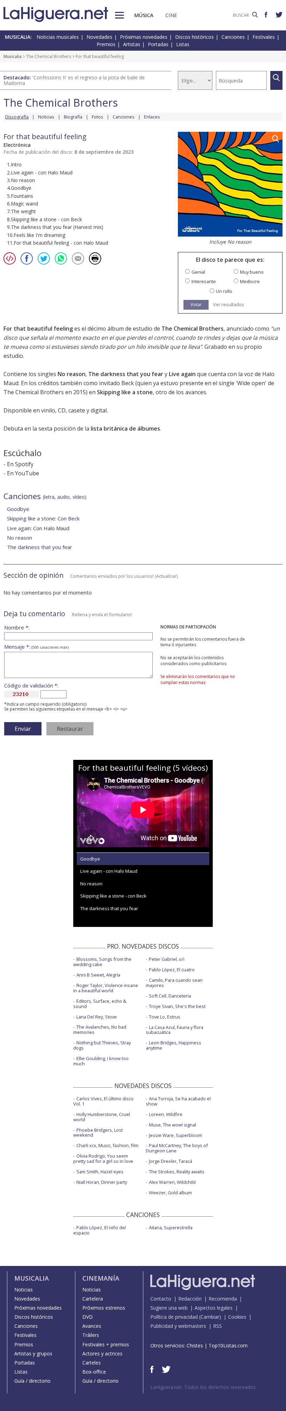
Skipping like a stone (125, 392)
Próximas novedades (143, 37)
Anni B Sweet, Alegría (98, 975)
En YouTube (23, 473)
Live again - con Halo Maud (108, 871)
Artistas (131, 44)
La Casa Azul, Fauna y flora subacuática (174, 1030)
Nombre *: (16, 628)
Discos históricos (194, 37)
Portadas (158, 44)
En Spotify (20, 464)
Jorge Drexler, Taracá (170, 1161)
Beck (74, 518)
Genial (198, 272)
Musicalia (12, 56)
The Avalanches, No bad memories (99, 1029)
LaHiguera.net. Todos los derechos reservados (203, 1387)
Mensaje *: (36, 647)
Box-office (94, 1371)
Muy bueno (252, 272)
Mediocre (250, 282)
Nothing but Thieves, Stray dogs (102, 1045)
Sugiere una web (169, 1307)
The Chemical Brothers (48, 56)
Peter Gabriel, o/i (167, 959)
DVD (87, 1316)
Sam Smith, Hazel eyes (99, 1171)
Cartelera (92, 1298)
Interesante (203, 282)
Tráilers (90, 1335)
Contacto (160, 1298)
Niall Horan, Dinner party (101, 1182)
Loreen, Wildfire (165, 1114)
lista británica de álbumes (125, 428)
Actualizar (166, 576)
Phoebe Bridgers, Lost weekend (98, 1132)
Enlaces (152, 117)
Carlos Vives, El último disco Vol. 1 (103, 1101)
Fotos (97, 117)
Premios (106, 44)
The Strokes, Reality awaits (176, 1171)
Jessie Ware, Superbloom (175, 1135)
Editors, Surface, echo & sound (99, 1003)
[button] (119, 15)
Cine (171, 15)
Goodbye (18, 508)
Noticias (46, 117)
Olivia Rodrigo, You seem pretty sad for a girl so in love (103, 1158)
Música (143, 15)
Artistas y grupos (33, 1353)
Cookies (237, 1316)
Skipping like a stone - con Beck (113, 896)
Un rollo (224, 291)
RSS (217, 1326)
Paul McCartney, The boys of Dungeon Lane (177, 1148)
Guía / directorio (32, 1380)
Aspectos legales (214, 1307)
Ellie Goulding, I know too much (101, 1061)
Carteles (91, 1362)
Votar (196, 304)
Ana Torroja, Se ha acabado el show (178, 1101)
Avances (91, 1326)
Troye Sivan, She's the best (177, 1006)
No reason (71, 374)
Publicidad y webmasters (178, 1326)
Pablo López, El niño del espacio (99, 1230)
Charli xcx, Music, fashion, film (107, 1145)
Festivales (264, 37)
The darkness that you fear (125, 374)
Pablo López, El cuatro (172, 969)
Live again (182, 374)
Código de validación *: (31, 686)
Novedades (99, 37)
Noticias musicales (58, 37)
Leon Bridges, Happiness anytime (173, 1045)
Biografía (73, 117)
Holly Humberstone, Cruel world (101, 1117)
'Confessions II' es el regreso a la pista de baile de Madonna (74, 80)
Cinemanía (100, 1278)
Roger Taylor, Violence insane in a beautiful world (105, 988)
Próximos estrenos (103, 1307)
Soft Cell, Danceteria (170, 996)
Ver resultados (228, 305)
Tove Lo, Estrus (164, 1017)
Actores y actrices (102, 1353)
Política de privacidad (174, 1316)
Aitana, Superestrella (171, 1227)
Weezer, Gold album (170, 1192)
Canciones (233, 37)
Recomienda (223, 1298)
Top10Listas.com (228, 1345)
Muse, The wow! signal (172, 1125)
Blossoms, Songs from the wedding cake (102, 961)
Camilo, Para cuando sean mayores (174, 982)
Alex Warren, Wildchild (172, 1182)
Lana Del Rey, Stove (96, 1017)
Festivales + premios (105, 1344)
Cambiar (210, 1316)
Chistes (195, 1345)
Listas (182, 44)
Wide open (251, 383)
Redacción (190, 1298)
